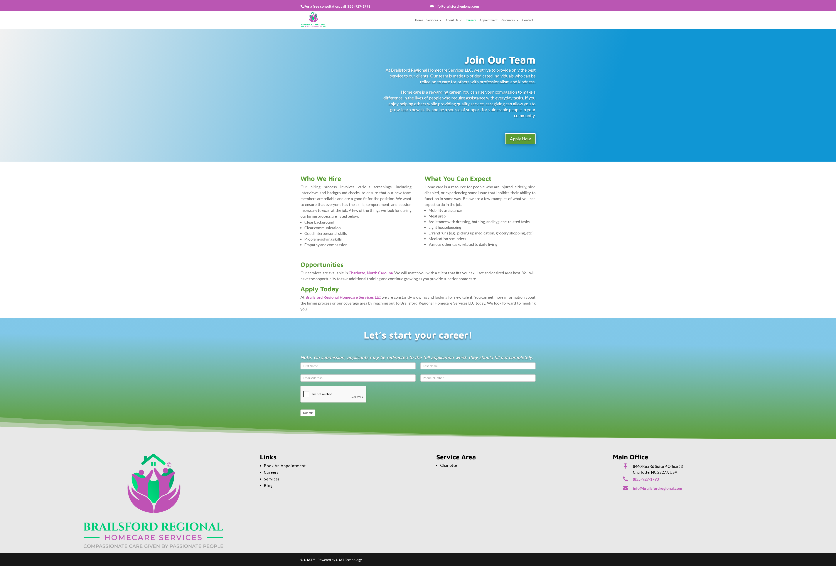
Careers (471, 20)
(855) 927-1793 (358, 6)
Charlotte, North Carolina (371, 272)
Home (419, 20)
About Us (451, 20)
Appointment (488, 20)
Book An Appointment (285, 465)
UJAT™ (310, 560)
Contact (527, 20)
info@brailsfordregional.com (657, 488)
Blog (268, 485)
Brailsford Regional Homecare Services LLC (343, 297)
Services (432, 20)
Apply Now (520, 138)
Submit (308, 412)
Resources (508, 20)
